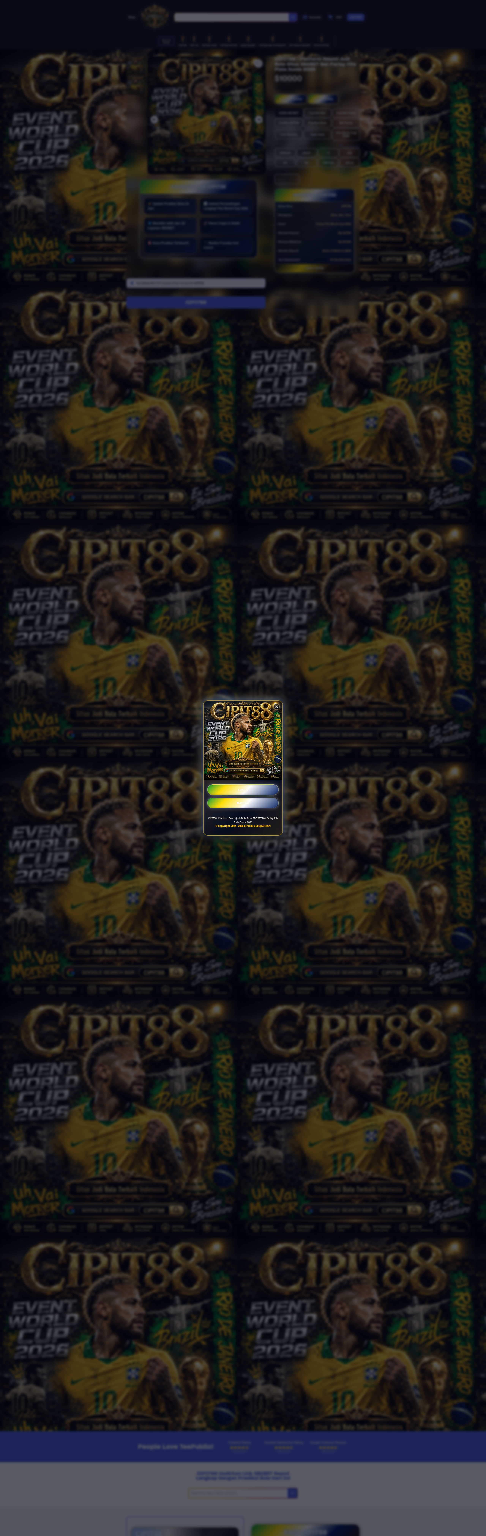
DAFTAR (243, 803)
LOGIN (243, 790)
